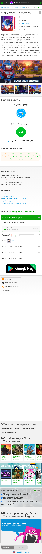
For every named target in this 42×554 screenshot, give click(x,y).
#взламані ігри (28, 429)
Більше (38, 490)
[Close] (40, 552)
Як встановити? (7, 194)
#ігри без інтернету (9, 432)
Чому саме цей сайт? (14, 494)
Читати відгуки (28, 141)
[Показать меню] (2, 2)
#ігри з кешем (7, 429)
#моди (17, 429)
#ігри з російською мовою (26, 425)
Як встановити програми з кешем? (14, 198)
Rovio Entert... (25, 23)
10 (36, 157)
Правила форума (12, 498)
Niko (13, 241)
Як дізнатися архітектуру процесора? (15, 203)
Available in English (22, 552)
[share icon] (39, 7)
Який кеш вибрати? (9, 196)
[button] (22, 90)
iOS (27, 17)
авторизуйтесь (16, 526)
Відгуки (21, 547)
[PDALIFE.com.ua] (16, 2)
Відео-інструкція (8, 201)
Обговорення (8, 547)
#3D (12, 425)
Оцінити (13, 141)
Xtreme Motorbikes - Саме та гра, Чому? (19, 502)
